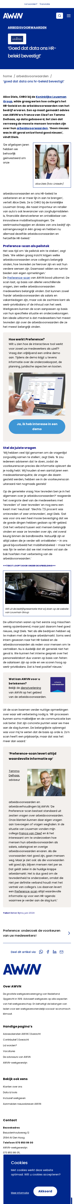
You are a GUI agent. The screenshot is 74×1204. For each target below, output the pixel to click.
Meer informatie (20, 1192)
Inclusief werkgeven (14, 1098)
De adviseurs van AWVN (17, 1057)
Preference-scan (18, 278)
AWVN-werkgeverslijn (15, 1062)
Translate (44, 4)
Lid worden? (30, 4)
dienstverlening (31, 688)
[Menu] (68, 15)
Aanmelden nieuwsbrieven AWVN (22, 1103)
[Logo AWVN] (13, 15)
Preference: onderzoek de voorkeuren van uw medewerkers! (31, 933)
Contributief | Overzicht (16, 1039)
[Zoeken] (59, 16)
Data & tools (10, 1092)
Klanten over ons (12, 1086)
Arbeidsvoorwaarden (27, 27)
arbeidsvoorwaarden (32, 128)
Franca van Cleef (30, 833)
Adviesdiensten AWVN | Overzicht (22, 1034)
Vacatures (9, 1051)
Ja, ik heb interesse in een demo (37, 426)
